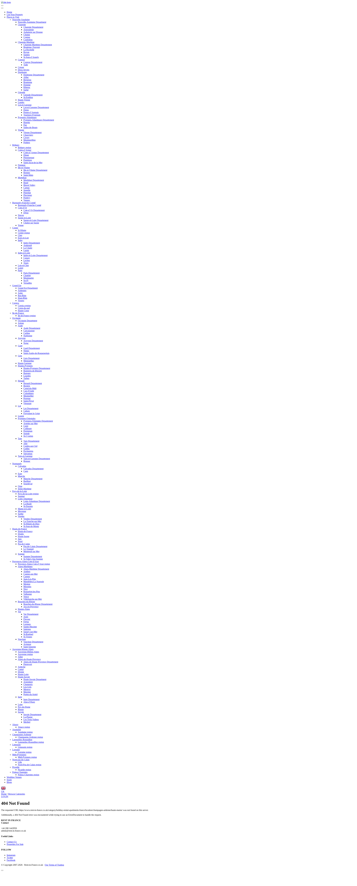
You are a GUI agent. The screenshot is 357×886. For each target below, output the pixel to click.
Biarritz (26, 122)
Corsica (15, 303)
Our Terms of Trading (54, 865)
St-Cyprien (28, 436)
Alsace (15, 724)
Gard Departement (31, 348)
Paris (20, 270)
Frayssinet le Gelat (31, 413)
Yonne (21, 225)
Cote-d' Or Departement (34, 210)
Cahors (26, 411)
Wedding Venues (14, 777)
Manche (21, 476)
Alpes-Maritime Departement (36, 569)
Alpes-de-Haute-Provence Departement (40, 662)
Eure (20, 473)
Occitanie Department (27, 320)
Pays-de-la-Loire (19, 491)
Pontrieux (27, 160)
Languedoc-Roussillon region (31, 742)
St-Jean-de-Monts (31, 526)
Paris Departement (31, 273)
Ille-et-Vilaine (24, 167)
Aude (20, 325)
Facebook (11, 860)
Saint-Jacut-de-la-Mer (32, 162)
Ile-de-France (18, 313)
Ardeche (21, 667)
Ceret (25, 426)
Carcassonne (29, 330)
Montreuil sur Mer (31, 551)
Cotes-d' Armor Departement (36, 152)
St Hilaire (22, 230)
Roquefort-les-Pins (31, 591)
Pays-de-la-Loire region (28, 494)
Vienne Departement (32, 132)
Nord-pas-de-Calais (20, 759)
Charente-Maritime (26, 42)
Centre (15, 228)
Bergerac (27, 80)
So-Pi (25, 280)
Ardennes (22, 290)
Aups (25, 616)
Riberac (26, 87)
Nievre (21, 215)
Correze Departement (32, 62)
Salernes (27, 629)
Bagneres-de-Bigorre (32, 371)
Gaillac (26, 448)
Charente (22, 24)
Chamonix (28, 684)
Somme (21, 554)
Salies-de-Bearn (30, 127)
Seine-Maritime (24, 489)
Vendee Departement (32, 519)
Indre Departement (31, 243)
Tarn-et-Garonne (25, 456)
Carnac (26, 187)
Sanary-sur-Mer (30, 632)
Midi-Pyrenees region (27, 757)
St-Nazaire (28, 506)
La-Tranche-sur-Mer (32, 521)
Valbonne (27, 594)
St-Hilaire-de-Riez (31, 524)
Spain (9, 780)
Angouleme (28, 29)
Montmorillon (29, 140)
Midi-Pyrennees (19, 754)
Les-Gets (27, 687)
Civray (26, 137)
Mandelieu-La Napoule (33, 581)
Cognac (26, 37)
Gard (20, 346)
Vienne (21, 130)
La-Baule (27, 504)
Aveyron (22, 338)
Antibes (26, 571)
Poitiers (26, 142)
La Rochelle (28, 50)
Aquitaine (16, 729)
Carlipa (26, 333)
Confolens (27, 39)
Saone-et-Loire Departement (35, 220)
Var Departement (30, 614)
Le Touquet (28, 549)
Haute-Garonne (25, 363)
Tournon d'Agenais (31, 115)
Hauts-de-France (19, 529)
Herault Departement (32, 383)
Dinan (26, 155)
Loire (20, 704)
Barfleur (27, 481)
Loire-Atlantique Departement (36, 501)
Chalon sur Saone (31, 223)
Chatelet (27, 275)
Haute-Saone (23, 536)
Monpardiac (28, 361)
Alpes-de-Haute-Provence (29, 659)
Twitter (10, 857)
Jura (19, 539)
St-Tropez (27, 637)
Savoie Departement (32, 714)
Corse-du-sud (24, 308)
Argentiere (28, 682)
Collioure (27, 428)
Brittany (15, 145)
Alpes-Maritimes (25, 566)
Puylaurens (28, 451)
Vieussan (27, 403)
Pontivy (26, 198)
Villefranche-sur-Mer (32, 599)
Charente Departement (33, 27)
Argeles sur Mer (30, 423)
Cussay (26, 258)
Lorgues (27, 624)
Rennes (26, 172)
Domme (27, 85)
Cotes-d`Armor (24, 150)
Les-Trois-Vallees (31, 719)
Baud (25, 182)
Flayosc (26, 619)
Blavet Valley (29, 185)
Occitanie (16, 318)
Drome (21, 672)
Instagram (11, 855)
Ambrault (27, 245)
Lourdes (27, 376)
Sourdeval (27, 484)
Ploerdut (27, 192)
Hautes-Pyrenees (25, 366)
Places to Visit (13, 17)
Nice (25, 589)
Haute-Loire (23, 674)
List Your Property (15, 14)
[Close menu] (2, 8)
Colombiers (28, 393)
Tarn (20, 438)
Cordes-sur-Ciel (30, 446)
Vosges (21, 300)
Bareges (27, 373)
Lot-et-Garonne (25, 105)
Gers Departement (31, 358)
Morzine (27, 692)
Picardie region (24, 770)
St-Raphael (28, 634)
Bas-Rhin (22, 295)
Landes (21, 102)
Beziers (26, 386)
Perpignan (27, 431)
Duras (26, 110)
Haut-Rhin (22, 298)
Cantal (21, 669)
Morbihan (22, 177)
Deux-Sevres (23, 70)
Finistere (21, 165)
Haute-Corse (23, 310)
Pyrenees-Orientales (26, 418)
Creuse (21, 67)
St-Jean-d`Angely (31, 57)
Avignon (27, 644)
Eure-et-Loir (23, 238)
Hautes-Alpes (24, 609)
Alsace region (24, 727)
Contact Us (12, 842)
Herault (21, 381)
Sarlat (25, 90)
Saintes (26, 55)
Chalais (26, 34)
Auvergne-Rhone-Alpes (22, 649)
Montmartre (28, 278)
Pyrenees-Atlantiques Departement (38, 120)
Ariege (21, 323)
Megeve (27, 689)
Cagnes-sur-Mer (30, 574)
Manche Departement (32, 478)
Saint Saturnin (29, 647)
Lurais (26, 250)
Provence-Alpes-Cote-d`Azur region (34, 564)
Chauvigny (28, 135)
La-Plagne (27, 717)
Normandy (17, 463)
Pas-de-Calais (24, 544)
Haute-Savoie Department (34, 679)
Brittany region (24, 147)
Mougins (27, 586)
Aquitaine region (25, 732)
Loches (26, 260)
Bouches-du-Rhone (26, 601)
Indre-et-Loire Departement (35, 255)
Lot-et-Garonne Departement (36, 107)
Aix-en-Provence (30, 606)
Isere (20, 697)
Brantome (27, 82)
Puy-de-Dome (24, 707)
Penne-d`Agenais (31, 112)
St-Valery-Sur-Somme (33, 559)
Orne (20, 486)
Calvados (22, 466)
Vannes (26, 200)
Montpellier (28, 396)
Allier (20, 657)
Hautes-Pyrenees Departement (36, 368)
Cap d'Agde (28, 391)
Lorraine (16, 749)
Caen (25, 471)
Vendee (21, 516)
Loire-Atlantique (25, 499)
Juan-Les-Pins (29, 579)
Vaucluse (22, 639)
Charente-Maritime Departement (37, 44)
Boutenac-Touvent (31, 47)
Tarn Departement (31, 441)
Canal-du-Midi (29, 388)
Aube (20, 293)
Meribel (26, 722)
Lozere (21, 416)
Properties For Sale (15, 844)
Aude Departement (31, 328)
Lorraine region (25, 752)
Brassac (26, 461)
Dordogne (22, 72)
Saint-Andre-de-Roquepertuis (36, 353)
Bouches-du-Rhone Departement (37, 604)
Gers (20, 356)
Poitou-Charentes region (28, 775)
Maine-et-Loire (24, 509)
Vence (26, 596)
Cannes (26, 576)
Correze (21, 60)
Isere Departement (31, 699)
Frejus (26, 621)
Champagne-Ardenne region (30, 737)
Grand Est (16, 285)
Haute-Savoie (24, 677)
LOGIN (4, 796)
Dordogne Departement (33, 75)
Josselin (26, 190)
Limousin (16, 744)
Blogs (9, 782)
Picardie (15, 767)
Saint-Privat (28, 401)
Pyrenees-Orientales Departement (38, 421)
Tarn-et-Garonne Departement (36, 458)
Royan (26, 52)
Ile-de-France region (27, 315)
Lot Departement (30, 408)
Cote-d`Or (22, 208)
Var (19, 611)
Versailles (27, 283)
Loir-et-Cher (23, 265)
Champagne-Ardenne (21, 734)
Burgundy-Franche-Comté (24, 203)
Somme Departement (32, 556)
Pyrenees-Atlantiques (27, 117)
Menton (26, 584)
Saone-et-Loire (24, 218)
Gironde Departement (33, 95)
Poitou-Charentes (19, 772)
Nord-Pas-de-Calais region (29, 764)
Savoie (21, 712)
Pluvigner (27, 195)
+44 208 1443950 (9, 828)
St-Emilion (28, 97)
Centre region (24, 233)
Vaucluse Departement (33, 642)
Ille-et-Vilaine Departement (35, 170)
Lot (19, 406)
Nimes (26, 351)
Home (9, 12)
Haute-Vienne (24, 100)
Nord (20, 541)
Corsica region (24, 305)
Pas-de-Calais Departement (35, 546)
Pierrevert (27, 664)
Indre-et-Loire (24, 253)
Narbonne (27, 335)
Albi (25, 443)
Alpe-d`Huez (29, 702)
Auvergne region (25, 654)
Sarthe (20, 514)
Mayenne (22, 511)
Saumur (21, 496)
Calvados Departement (33, 468)
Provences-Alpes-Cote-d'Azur (25, 561)
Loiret (20, 268)
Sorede (26, 433)
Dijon (25, 213)
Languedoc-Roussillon (22, 739)
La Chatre (27, 248)
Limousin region (25, 747)
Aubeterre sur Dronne (33, 32)
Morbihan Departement (33, 180)
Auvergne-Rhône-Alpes (28, 652)
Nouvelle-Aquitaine (21, 19)
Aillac (26, 77)
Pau (25, 125)
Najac (26, 343)
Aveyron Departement (33, 341)
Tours (25, 263)
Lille (20, 762)
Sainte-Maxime (30, 627)
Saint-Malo (28, 175)
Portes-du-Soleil (30, 694)
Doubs (21, 534)
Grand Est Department (28, 288)
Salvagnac (27, 453)
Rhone (21, 709)
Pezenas (27, 398)
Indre (20, 240)
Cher (20, 235)
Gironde (21, 92)
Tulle (25, 65)
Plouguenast (28, 157)
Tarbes (26, 378)
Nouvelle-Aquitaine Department (32, 22)
